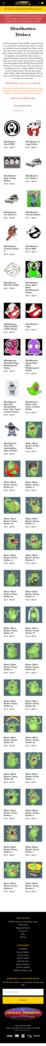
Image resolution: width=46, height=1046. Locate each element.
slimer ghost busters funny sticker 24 (32, 740)
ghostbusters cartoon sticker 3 (11, 248)
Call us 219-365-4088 (22, 1026)
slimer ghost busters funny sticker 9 (32, 886)
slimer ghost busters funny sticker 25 (10, 776)
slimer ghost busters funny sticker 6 (10, 849)
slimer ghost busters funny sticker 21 (10, 703)
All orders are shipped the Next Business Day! (23, 9)
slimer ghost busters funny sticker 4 (10, 813)
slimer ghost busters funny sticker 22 (32, 703)
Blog (23, 934)
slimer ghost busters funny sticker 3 (32, 776)
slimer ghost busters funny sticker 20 (32, 667)
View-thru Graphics (23, 967)
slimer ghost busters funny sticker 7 (32, 849)
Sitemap (23, 937)
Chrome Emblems (23, 952)
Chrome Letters (23, 955)
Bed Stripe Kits (23, 961)
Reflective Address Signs (23, 970)
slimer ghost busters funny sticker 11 (32, 484)
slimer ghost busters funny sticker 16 (10, 594)
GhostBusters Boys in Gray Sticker (10, 178)
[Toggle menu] (3, 3)
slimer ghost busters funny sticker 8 (10, 886)
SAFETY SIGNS (23, 958)
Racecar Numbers (23, 964)
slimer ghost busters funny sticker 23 (10, 740)
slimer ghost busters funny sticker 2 (10, 667)
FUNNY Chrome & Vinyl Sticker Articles (23, 922)
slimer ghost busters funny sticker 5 (32, 813)
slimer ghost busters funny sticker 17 (32, 594)
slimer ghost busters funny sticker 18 (10, 630)
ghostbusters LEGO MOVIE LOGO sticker (10, 326)
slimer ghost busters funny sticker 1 (32, 446)
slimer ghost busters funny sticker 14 (10, 557)
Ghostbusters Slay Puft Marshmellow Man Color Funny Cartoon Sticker (12, 407)
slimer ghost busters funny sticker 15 (32, 557)
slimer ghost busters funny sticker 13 (32, 521)
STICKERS (23, 949)
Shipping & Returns (23, 928)
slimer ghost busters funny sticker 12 (10, 521)
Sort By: (16, 110)
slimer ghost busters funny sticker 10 (10, 484)
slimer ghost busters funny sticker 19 (32, 630)
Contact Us (23, 931)
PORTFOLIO (23, 925)
